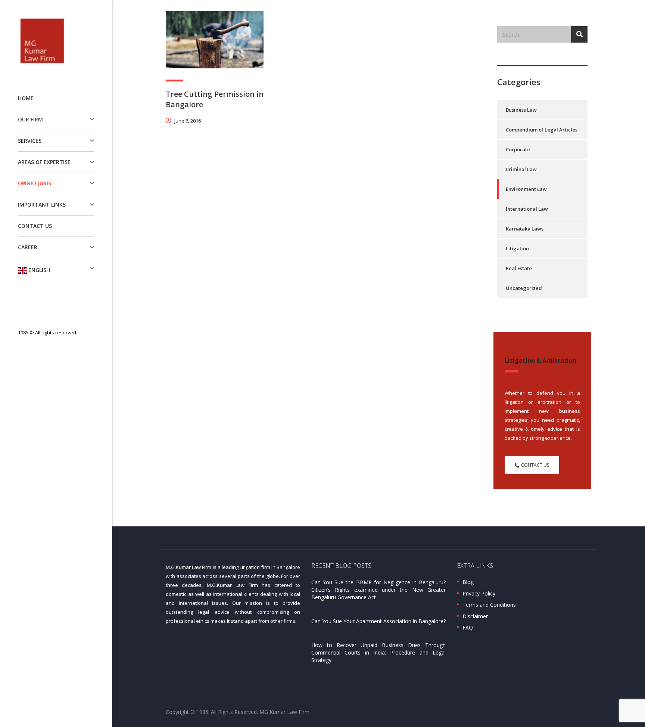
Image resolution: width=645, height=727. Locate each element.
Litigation (517, 248)
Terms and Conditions (489, 604)
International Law (527, 208)
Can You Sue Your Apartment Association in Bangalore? (378, 621)
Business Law (521, 109)
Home (26, 98)
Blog (468, 582)
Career (27, 247)
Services (29, 140)
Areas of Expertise (44, 161)
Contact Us (35, 225)
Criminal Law (521, 169)
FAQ (467, 627)
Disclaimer (475, 616)
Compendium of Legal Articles (541, 129)
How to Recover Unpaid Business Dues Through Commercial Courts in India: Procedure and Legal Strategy (378, 652)
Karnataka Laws (524, 228)
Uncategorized (524, 288)
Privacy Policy (478, 593)
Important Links (42, 204)
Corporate (518, 149)
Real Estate (519, 268)
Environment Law (526, 189)
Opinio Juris (34, 183)
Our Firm (30, 119)
